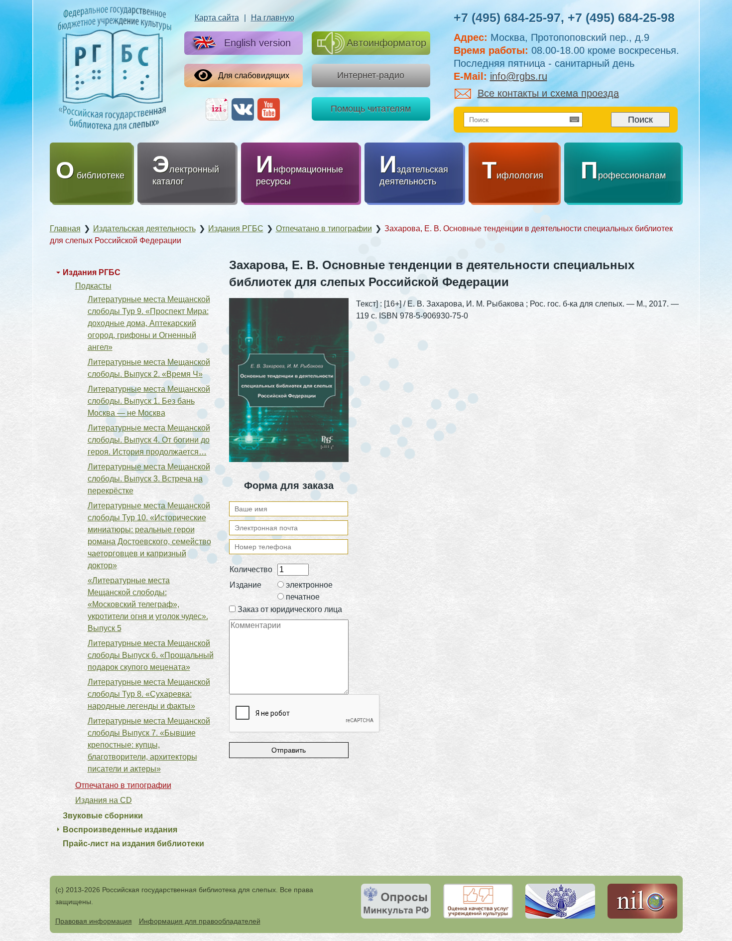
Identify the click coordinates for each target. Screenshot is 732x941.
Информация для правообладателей (199, 921)
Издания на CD (103, 800)
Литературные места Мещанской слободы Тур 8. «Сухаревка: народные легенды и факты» (149, 694)
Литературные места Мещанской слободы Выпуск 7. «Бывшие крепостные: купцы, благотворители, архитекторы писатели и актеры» (149, 745)
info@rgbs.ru (518, 76)
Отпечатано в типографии (123, 785)
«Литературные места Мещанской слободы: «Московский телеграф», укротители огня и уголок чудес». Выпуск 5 (148, 604)
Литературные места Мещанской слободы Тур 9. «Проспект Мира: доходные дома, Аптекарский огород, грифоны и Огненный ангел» (149, 323)
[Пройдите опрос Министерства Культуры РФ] (396, 901)
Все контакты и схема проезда (548, 93)
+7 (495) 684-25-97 (507, 17)
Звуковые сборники (103, 815)
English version (257, 42)
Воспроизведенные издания (120, 829)
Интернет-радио (370, 75)
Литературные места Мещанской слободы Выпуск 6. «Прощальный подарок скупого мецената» (151, 655)
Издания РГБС (92, 272)
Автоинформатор (386, 42)
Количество (251, 569)
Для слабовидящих (253, 75)
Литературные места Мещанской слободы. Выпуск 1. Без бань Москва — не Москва (149, 401)
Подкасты (93, 286)
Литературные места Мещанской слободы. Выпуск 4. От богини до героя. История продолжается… (149, 440)
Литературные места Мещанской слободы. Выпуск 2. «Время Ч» (149, 368)
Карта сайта (217, 17)
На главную (272, 17)
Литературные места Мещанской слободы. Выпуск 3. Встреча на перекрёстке (149, 479)
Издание (245, 585)
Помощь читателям (371, 109)
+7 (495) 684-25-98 (621, 17)
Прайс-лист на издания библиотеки (133, 843)
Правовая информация (93, 921)
